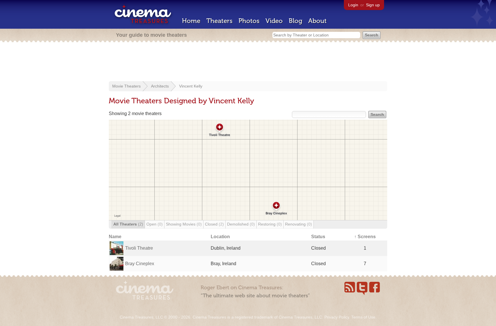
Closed (214, 224)
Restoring (270, 224)
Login (353, 5)
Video (274, 21)
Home (191, 21)
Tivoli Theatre (139, 248)
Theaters (219, 21)
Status (318, 236)
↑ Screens (365, 236)
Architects (160, 86)
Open (154, 224)
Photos (249, 21)
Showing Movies (184, 224)
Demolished (241, 224)
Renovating (298, 224)
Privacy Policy (336, 317)
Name (115, 236)
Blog (295, 21)
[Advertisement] (248, 62)
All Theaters (128, 224)
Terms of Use (363, 317)
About (317, 21)
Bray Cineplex (139, 263)
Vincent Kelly (190, 86)
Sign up (373, 5)
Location (220, 236)
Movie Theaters (126, 86)
